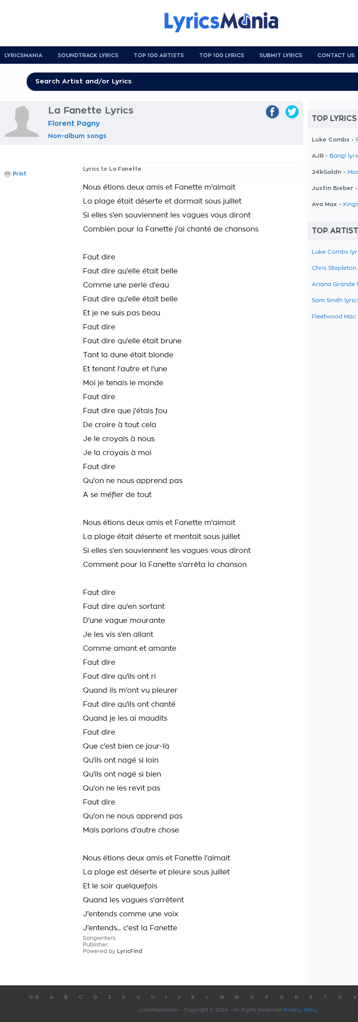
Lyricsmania (23, 55)
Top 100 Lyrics (221, 55)
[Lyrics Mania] (228, 22)
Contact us (336, 55)
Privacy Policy (300, 1010)
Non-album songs (77, 136)
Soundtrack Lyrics (88, 55)
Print (19, 173)
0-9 (34, 997)
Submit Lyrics (280, 55)
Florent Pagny (74, 123)
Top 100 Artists (159, 55)
